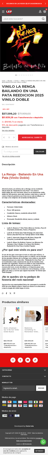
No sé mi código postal (11, 156)
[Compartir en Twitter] (10, 293)
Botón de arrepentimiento (24, 440)
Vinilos (16, 80)
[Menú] (3, 11)
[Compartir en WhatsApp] (2, 293)
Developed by (24, 426)
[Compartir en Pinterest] (14, 293)
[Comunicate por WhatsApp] (43, 442)
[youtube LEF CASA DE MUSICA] (27, 360)
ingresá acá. (39, 438)
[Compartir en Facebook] (6, 293)
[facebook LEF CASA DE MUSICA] (20, 360)
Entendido (39, 451)
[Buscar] (43, 19)
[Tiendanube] (24, 444)
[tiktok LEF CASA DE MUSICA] (35, 360)
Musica (10, 80)
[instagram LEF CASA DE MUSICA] (12, 360)
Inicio (3, 80)
